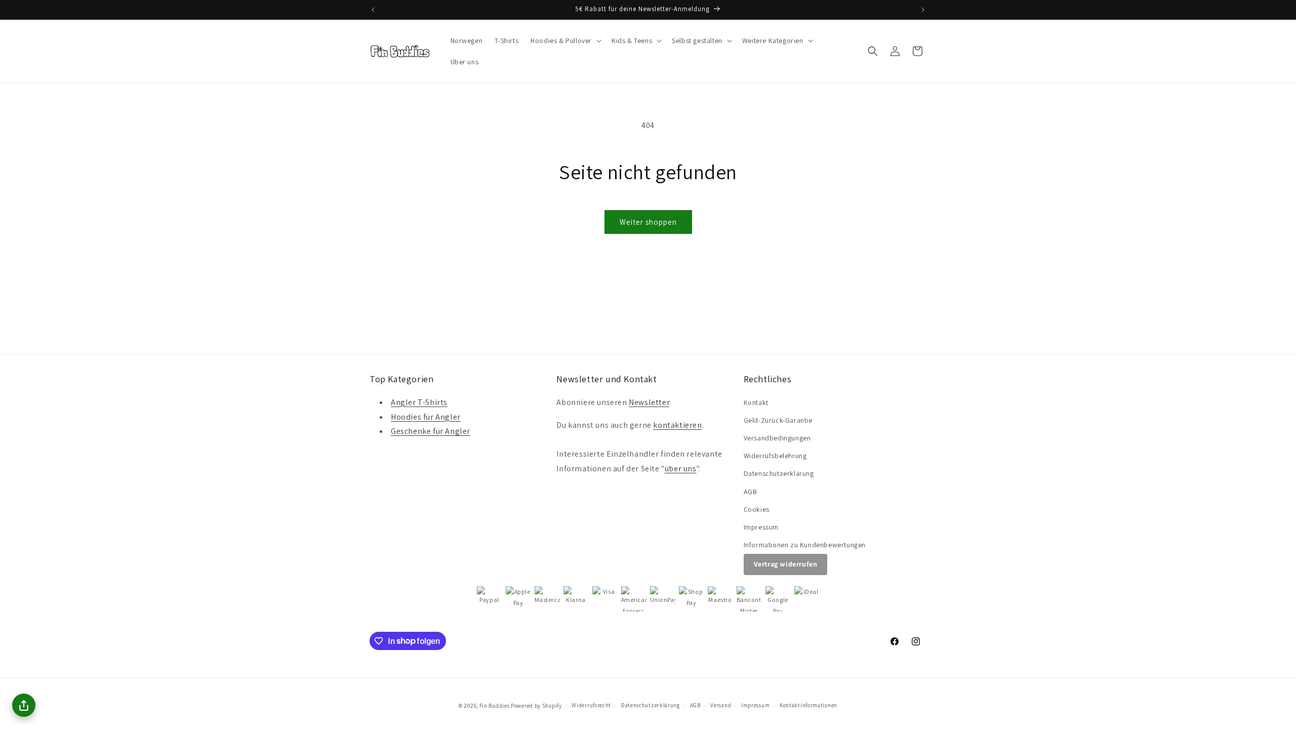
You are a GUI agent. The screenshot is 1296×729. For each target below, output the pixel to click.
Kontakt (756, 402)
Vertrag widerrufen (786, 564)
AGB (750, 491)
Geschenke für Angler (430, 431)
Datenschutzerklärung (779, 473)
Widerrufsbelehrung (775, 455)
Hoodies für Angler (426, 417)
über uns (681, 468)
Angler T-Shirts (419, 402)
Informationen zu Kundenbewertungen (805, 544)
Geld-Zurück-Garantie (778, 420)
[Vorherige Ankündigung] (373, 9)
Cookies (757, 509)
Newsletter (649, 402)
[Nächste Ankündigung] (923, 9)
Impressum (761, 527)
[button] (564, 40)
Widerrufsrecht (591, 705)
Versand (720, 705)
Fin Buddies (494, 705)
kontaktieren (677, 425)
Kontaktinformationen (808, 705)
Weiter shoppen (648, 222)
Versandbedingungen (777, 437)
